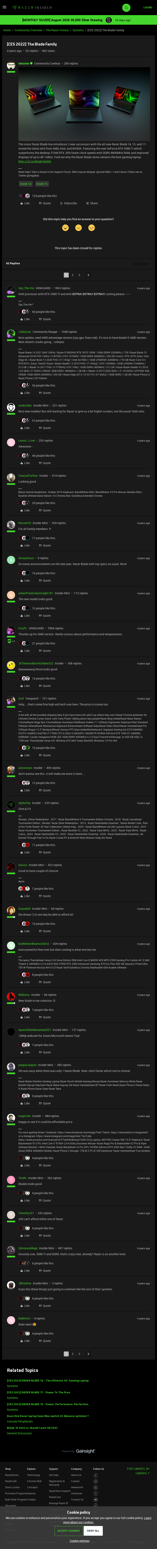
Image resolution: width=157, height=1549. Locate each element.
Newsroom (77, 1487)
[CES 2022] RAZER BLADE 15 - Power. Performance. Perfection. (48, 1404)
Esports (31, 1493)
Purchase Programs (16, 1493)
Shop (8, 1468)
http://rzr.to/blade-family (34, 161)
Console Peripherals (20, 1421)
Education (10, 1505)
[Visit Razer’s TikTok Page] (95, 1505)
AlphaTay (24, 803)
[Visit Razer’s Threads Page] (95, 1487)
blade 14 (25, 184)
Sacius (22, 865)
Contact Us (77, 1499)
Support (53, 1468)
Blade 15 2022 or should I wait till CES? (32, 1428)
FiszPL (22, 628)
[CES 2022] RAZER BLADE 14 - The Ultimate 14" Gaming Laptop (48, 1380)
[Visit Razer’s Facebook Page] (95, 1475)
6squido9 (24, 909)
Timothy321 (26, 1213)
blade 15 (42, 184)
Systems (78, 30)
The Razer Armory (57, 30)
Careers (75, 1481)
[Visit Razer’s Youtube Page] (95, 1499)
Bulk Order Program (16, 1499)
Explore (31, 1468)
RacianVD (24, 523)
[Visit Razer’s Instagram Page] (95, 1481)
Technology (33, 1475)
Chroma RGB (34, 1481)
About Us (76, 1475)
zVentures (76, 1493)
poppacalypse (27, 1065)
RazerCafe (11, 1481)
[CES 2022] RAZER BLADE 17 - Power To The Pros (38, 1392)
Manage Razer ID (58, 1503)
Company (76, 1468)
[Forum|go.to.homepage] (31, 8)
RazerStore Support (60, 1490)
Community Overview (28, 30)
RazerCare (55, 1497)
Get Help (53, 1475)
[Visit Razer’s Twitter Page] (95, 1493)
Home (7, 30)
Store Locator (12, 1487)
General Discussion (19, 1433)
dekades (23, 63)
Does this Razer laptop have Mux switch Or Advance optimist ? (48, 1416)
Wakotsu (24, 995)
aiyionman (25, 768)
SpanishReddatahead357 (34, 1030)
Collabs (31, 1499)
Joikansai (24, 332)
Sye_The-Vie (26, 288)
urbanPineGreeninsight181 (35, 593)
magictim (24, 1116)
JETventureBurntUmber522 (35, 663)
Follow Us (98, 1468)
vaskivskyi (25, 405)
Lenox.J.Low (26, 440)
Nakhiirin (24, 1318)
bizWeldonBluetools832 (33, 944)
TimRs (22, 1178)
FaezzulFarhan (28, 475)
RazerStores (11, 1475)
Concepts (32, 1487)
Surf (21, 698)
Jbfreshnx (24, 1283)
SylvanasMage (27, 1248)
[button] (4, 8)
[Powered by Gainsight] (78, 1452)
